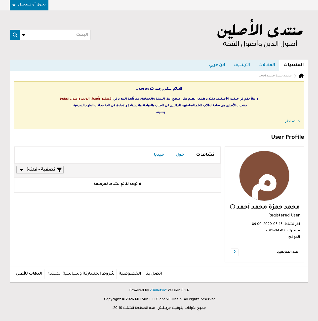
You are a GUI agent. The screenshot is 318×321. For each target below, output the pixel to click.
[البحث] (15, 35)
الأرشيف (242, 65)
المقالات (266, 65)
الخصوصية (130, 274)
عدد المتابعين (287, 252)
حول (180, 155)
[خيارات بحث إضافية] (23, 35)
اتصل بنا (153, 274)
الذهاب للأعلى (29, 274)
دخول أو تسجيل (32, 5)
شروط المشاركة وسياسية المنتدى (80, 274)
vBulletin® (158, 291)
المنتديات (293, 65)
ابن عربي (217, 65)
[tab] (205, 155)
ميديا (159, 155)
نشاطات (205, 155)
